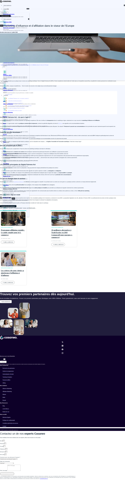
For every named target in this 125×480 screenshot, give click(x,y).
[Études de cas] (4, 196)
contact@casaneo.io (44, 478)
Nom (1, 440)
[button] (3, 71)
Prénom (2, 443)
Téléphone (2, 449)
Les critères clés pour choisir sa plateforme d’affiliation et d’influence (12, 273)
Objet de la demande (5, 461)
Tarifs (5, 161)
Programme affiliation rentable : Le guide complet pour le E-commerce (13, 232)
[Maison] (4, 114)
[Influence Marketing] (4, 110)
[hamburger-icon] (124, 5)
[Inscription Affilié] (4, 14)
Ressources (6, 142)
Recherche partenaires (8, 14)
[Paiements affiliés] (4, 73)
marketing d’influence (19, 181)
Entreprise (2, 451)
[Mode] (4, 121)
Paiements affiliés (7, 75)
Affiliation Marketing (8, 104)
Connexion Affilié (7, 22)
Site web (2, 454)
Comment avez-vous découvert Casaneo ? (10, 457)
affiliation (60, 123)
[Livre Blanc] (4, 183)
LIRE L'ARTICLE (8, 242)
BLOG (2, 64)
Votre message (3, 470)
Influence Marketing (8, 112)
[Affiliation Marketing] (4, 102)
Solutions (6, 81)
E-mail (1, 359)
